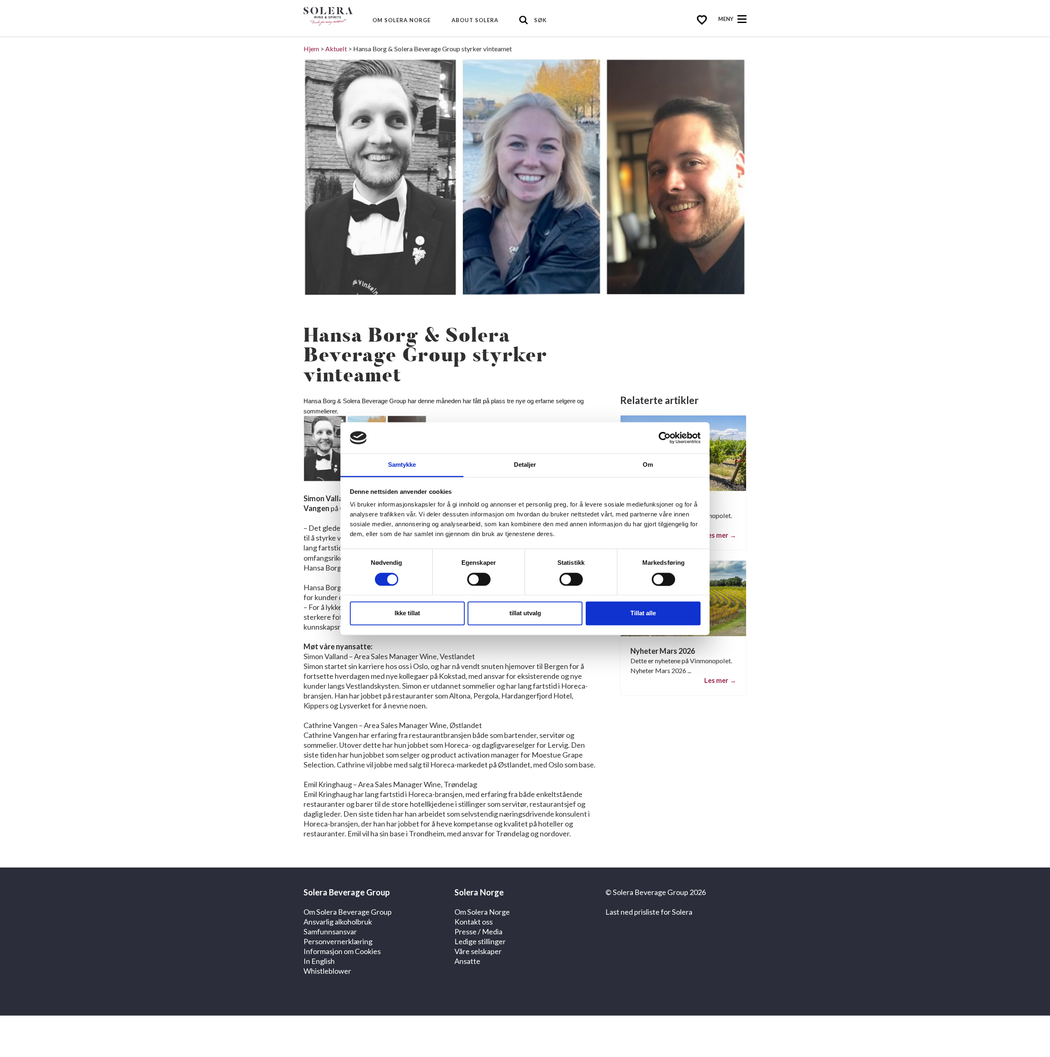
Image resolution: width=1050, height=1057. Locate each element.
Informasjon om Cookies (342, 951)
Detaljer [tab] (525, 464)
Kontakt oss (473, 921)
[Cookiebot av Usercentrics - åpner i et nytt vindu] (665, 437)
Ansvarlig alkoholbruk (338, 921)
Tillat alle (643, 613)
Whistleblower (327, 970)
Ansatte (467, 961)
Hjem (311, 49)
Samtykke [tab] (402, 464)
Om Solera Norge (401, 20)
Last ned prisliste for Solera (648, 911)
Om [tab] (648, 464)
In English (319, 961)
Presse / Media (478, 931)
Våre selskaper (478, 951)
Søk (540, 20)
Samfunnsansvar (330, 931)
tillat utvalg (525, 613)
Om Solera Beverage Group (348, 911)
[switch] (479, 579)
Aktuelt (336, 49)
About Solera (475, 20)
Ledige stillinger (480, 941)
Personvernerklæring (338, 941)
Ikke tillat (407, 613)
